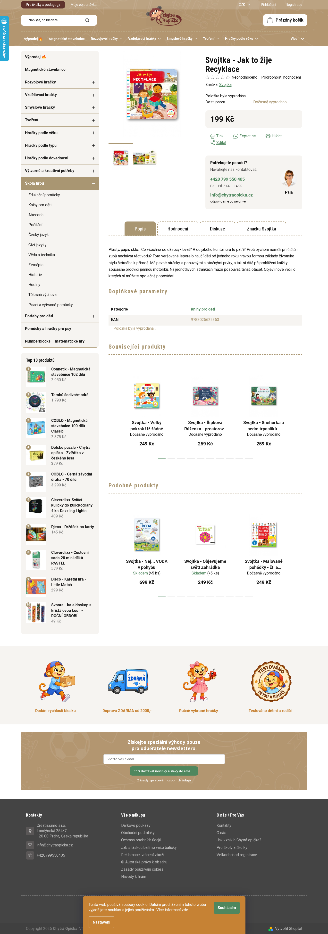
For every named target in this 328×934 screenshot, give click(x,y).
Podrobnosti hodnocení (281, 77)
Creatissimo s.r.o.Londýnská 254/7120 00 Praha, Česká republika (62, 830)
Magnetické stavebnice (45, 69)
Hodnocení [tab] (178, 229)
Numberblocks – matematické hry (54, 341)
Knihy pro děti (39, 205)
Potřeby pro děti (39, 316)
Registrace (294, 5)
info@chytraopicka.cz (231, 194)
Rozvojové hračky (40, 82)
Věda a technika (41, 255)
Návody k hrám (133, 876)
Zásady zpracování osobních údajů (164, 780)
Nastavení (101, 922)
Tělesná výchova (42, 294)
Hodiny (34, 284)
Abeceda (35, 215)
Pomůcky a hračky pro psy (48, 328)
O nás (221, 832)
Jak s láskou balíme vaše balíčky (149, 847)
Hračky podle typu (41, 145)
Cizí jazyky (37, 245)
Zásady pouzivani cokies (142, 869)
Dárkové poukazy (136, 825)
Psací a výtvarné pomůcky (50, 305)
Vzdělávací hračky (41, 94)
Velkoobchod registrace (237, 854)
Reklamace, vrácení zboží (142, 854)
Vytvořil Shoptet (288, 928)
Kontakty (224, 825)
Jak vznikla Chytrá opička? (239, 840)
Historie (35, 274)
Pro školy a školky (232, 847)
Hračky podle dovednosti (46, 158)
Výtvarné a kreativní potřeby (49, 170)
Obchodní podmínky (138, 832)
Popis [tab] (140, 229)
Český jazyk (38, 234)
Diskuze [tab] (217, 229)
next (298, 415)
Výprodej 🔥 (35, 57)
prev (112, 415)
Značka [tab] (261, 229)
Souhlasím (227, 907)
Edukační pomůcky (44, 195)
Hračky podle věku (41, 133)
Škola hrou (34, 183)
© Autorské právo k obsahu (144, 862)
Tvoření (31, 120)
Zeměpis (35, 264)
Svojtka (225, 84)
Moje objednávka (84, 5)
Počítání (35, 224)
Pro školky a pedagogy (43, 5)
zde (185, 910)
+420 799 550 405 (227, 179)
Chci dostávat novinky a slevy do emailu (164, 771)
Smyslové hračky (40, 107)
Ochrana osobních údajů (141, 840)
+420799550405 (51, 855)
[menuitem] (33, 39)
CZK (242, 5)
